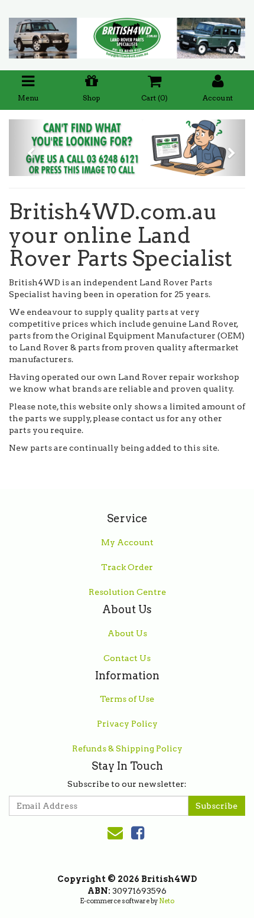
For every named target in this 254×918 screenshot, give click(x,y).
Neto (166, 901)
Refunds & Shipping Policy (127, 748)
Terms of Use (127, 699)
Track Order (127, 567)
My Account (127, 542)
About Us (127, 633)
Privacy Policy (127, 723)
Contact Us (127, 658)
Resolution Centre (127, 592)
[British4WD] (127, 34)
